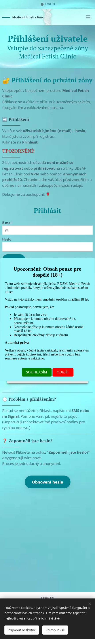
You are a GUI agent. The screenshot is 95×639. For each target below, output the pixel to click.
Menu (88, 17)
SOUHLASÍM (36, 372)
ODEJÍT (63, 372)
